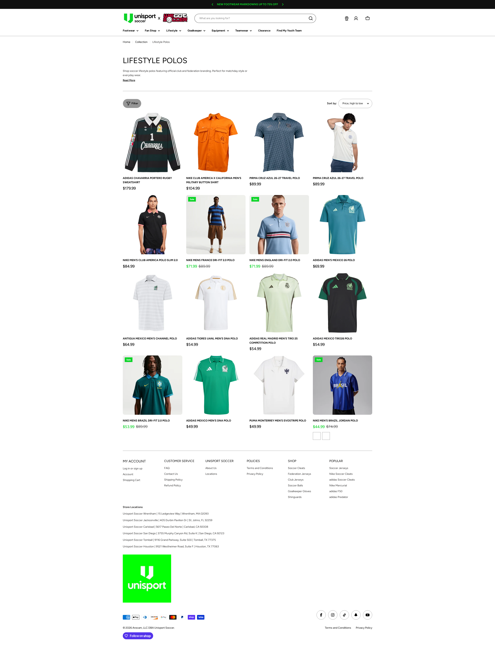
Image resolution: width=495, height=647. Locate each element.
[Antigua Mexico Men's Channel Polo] (152, 303)
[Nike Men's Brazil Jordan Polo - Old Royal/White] (317, 436)
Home (126, 42)
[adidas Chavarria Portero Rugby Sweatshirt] (152, 142)
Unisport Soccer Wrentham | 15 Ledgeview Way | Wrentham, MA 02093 (166, 513)
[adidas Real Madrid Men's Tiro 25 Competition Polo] (279, 303)
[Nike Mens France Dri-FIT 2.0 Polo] (216, 224)
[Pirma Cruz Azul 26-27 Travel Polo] (279, 142)
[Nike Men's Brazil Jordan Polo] (342, 385)
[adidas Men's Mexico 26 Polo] (342, 224)
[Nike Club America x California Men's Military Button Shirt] (216, 142)
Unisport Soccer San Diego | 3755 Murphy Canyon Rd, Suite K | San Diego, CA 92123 (173, 533)
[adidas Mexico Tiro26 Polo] (342, 303)
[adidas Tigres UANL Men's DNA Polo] (216, 303)
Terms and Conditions (338, 627)
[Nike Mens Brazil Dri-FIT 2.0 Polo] (152, 385)
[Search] (310, 18)
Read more (129, 80)
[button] (212, 4)
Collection (141, 42)
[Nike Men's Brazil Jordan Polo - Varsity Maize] (326, 436)
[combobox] (255, 18)
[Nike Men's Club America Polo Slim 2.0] (152, 224)
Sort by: (332, 103)
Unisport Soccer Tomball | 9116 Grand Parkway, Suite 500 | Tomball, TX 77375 (169, 540)
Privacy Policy (364, 627)
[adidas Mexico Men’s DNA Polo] (216, 385)
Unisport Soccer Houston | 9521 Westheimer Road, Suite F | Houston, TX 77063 (171, 546)
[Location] (346, 18)
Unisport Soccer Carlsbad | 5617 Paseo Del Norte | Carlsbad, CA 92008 (165, 526)
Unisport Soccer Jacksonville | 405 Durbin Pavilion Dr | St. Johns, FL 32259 (167, 520)
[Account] (356, 18)
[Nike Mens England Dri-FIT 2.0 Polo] (279, 224)
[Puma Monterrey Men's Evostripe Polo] (279, 385)
